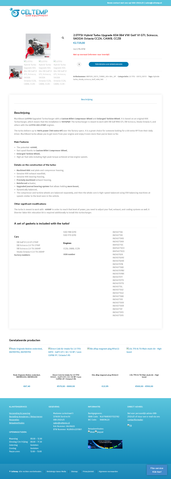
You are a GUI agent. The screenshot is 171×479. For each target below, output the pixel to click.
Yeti (101, 79)
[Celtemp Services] (28, 12)
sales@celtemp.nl (153, 3)
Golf (93, 79)
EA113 (86, 24)
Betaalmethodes (16, 423)
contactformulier (135, 420)
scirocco (87, 79)
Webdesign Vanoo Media (56, 471)
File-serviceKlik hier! (157, 470)
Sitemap (74, 471)
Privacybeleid (88, 471)
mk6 (98, 79)
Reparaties (14, 420)
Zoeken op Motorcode (73, 24)
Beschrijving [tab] (87, 99)
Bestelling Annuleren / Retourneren (25, 416)
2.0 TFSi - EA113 (135, 76)
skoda (81, 79)
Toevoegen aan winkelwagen (108, 64)
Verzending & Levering (19, 413)
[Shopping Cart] (160, 24)
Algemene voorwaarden (108, 471)
